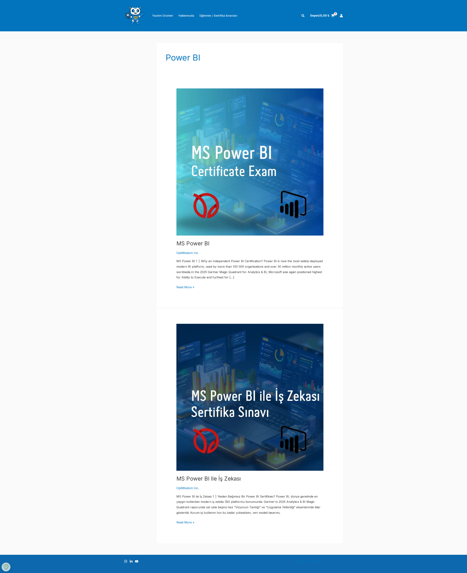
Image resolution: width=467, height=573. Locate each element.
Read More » (185, 287)
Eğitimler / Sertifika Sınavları (218, 15)
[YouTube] (136, 561)
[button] (303, 15)
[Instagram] (125, 561)
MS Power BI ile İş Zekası (208, 478)
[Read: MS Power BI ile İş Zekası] (250, 397)
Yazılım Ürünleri (162, 15)
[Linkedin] (131, 561)
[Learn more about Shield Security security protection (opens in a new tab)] (6, 567)
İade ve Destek (309, 561)
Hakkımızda (186, 15)
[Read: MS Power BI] (250, 162)
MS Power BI (192, 243)
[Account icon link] (341, 15)
